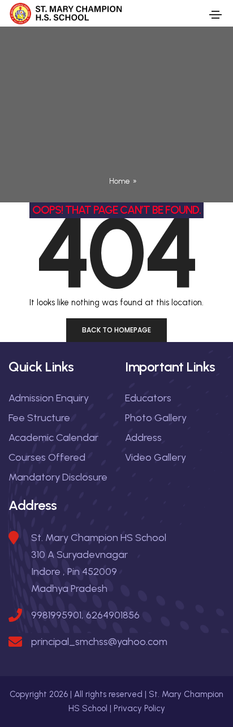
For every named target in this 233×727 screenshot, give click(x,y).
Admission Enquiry (48, 398)
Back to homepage (116, 330)
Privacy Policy (139, 708)
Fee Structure (39, 418)
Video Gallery (155, 457)
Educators (148, 398)
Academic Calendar (53, 437)
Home (119, 181)
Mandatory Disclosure (57, 477)
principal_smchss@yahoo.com (99, 641)
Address (143, 437)
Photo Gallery (156, 418)
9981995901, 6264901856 (85, 615)
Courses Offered (46, 457)
